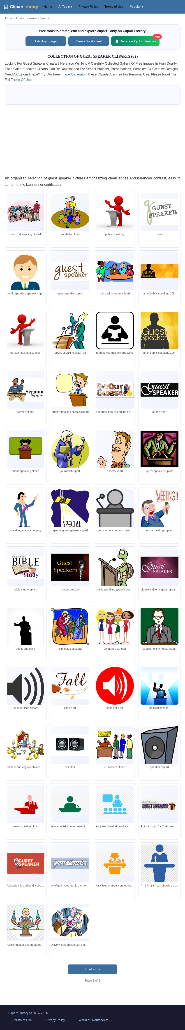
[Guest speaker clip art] (70, 212)
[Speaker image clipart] (70, 745)
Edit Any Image (46, 41)
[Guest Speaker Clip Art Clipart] (70, 685)
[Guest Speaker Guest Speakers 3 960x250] (159, 390)
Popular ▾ (136, 6)
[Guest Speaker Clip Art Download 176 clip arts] (115, 686)
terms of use (21, 80)
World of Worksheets (93, 1020)
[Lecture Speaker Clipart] (115, 568)
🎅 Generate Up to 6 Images (137, 39)
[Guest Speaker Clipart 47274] (26, 390)
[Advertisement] (92, 140)
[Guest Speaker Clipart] (70, 271)
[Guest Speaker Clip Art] (115, 331)
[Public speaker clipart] (26, 285)
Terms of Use (113, 6)
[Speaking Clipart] (26, 449)
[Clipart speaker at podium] (26, 330)
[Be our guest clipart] (115, 390)
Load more (92, 969)
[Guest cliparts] (115, 745)
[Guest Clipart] (70, 335)
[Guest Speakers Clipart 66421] (159, 629)
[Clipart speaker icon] (26, 688)
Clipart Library (18, 1013)
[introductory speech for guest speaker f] (26, 632)
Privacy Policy (88, 6)
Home (48, 6)
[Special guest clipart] (70, 512)
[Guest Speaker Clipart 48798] (159, 517)
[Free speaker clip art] (26, 509)
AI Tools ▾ (65, 6)
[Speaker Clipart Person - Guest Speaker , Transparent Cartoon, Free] (26, 804)
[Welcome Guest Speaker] (159, 567)
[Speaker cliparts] (26, 212)
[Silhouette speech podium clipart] (159, 693)
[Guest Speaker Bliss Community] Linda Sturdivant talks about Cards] (115, 627)
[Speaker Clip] (115, 271)
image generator (73, 74)
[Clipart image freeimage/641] (26, 567)
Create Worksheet (89, 41)
